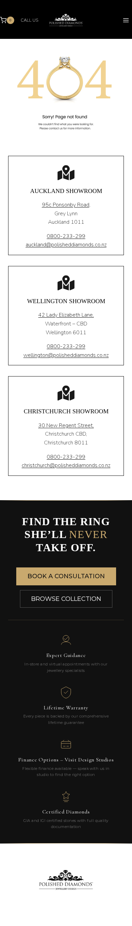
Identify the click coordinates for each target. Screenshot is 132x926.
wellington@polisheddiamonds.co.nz (66, 355)
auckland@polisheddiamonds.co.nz (66, 244)
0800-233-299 (66, 236)
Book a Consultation (66, 576)
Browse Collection (66, 599)
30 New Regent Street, (66, 425)
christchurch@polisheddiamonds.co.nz (66, 465)
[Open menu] (125, 20)
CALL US (29, 20)
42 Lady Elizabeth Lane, (66, 315)
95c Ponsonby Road (65, 205)
